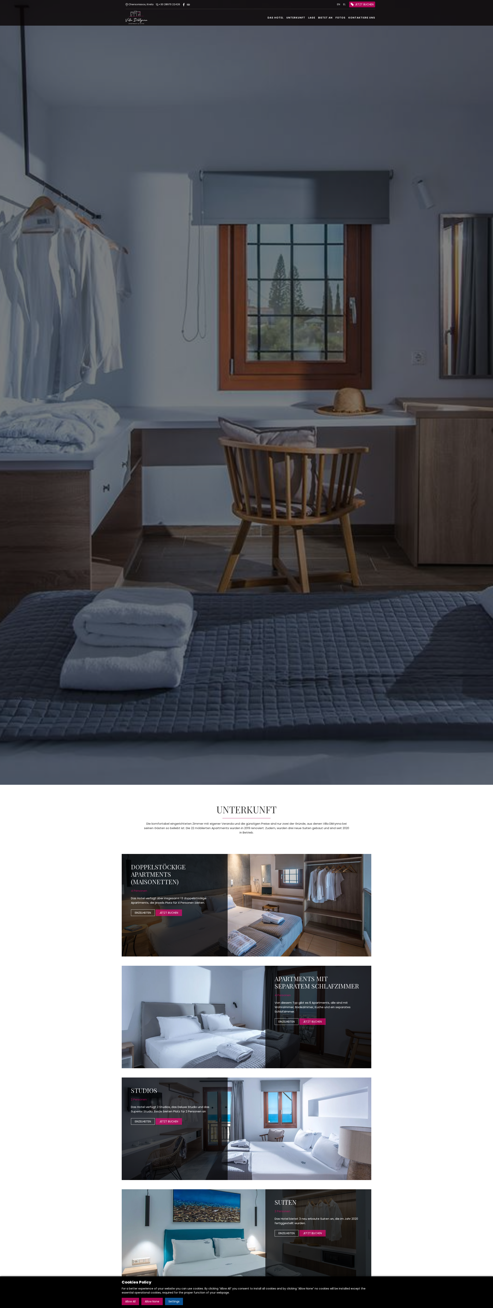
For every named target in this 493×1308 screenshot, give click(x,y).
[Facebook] (183, 4)
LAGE (311, 17)
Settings (174, 1301)
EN (338, 4)
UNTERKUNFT (295, 17)
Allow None (152, 1301)
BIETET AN (325, 17)
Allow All (130, 1301)
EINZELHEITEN (143, 913)
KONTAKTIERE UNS (361, 17)
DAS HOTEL (275, 17)
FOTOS (340, 17)
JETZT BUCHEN (364, 4)
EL (344, 4)
